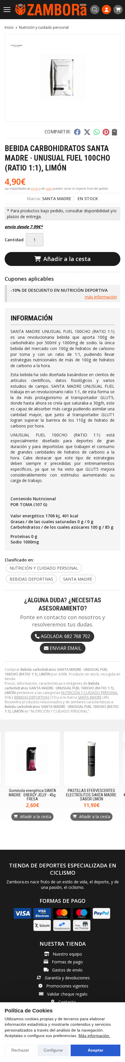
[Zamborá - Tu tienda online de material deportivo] (51, 9)
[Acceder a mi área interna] (106, 9)
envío (34, 188)
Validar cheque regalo (67, 994)
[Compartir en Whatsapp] (97, 132)
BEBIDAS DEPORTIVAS (31, 697)
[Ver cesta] (118, 9)
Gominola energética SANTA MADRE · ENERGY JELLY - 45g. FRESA (32, 795)
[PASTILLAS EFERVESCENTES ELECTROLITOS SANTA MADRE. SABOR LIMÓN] (91, 758)
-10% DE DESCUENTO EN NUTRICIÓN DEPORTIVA (59, 290)
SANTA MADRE (89, 697)
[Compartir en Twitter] (87, 132)
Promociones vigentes (67, 986)
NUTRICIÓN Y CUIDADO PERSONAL (89, 692)
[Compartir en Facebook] (77, 132)
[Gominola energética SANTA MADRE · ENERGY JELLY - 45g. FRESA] (32, 758)
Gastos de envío (67, 970)
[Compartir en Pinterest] (106, 132)
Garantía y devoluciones (67, 978)
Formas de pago (67, 962)
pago (49, 188)
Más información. (94, 1035)
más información (101, 297)
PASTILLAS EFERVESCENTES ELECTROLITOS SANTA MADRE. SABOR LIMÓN (91, 795)
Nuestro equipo (67, 954)
